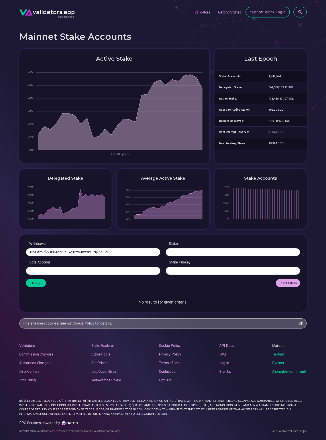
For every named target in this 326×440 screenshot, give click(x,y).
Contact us (167, 371)
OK (301, 323)
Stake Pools (100, 354)
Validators (202, 12)
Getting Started (230, 12)
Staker (174, 244)
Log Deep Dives (104, 371)
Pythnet (278, 363)
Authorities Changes (35, 363)
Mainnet (278, 346)
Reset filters (288, 283)
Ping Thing (27, 380)
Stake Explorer (102, 346)
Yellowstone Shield (106, 380)
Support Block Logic (267, 12)
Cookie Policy (83, 323)
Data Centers (29, 371)
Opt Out (165, 380)
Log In (224, 363)
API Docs (226, 346)
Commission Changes (36, 354)
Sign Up (225, 371)
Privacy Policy (170, 354)
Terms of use (169, 363)
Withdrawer (38, 244)
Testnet (278, 354)
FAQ (222, 354)
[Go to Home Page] (47, 12)
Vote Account (39, 262)
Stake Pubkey (179, 262)
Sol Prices (99, 363)
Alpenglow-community (289, 371)
